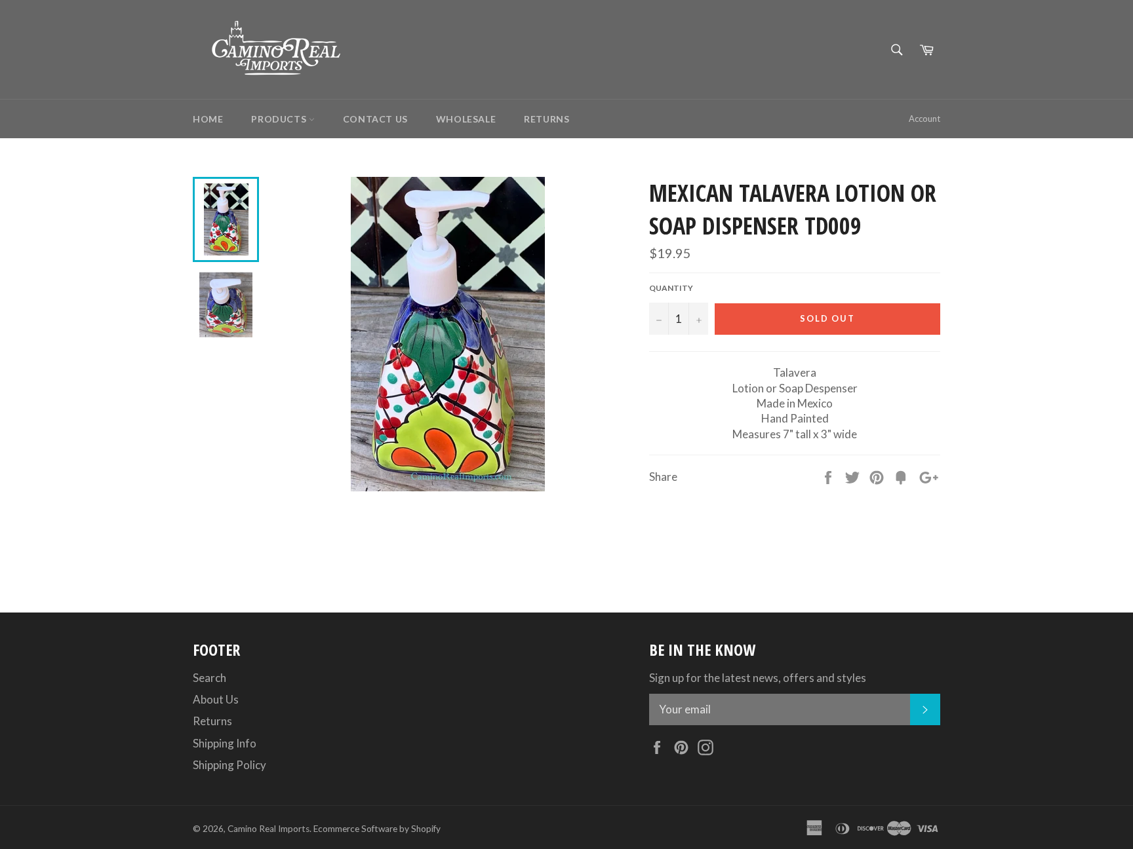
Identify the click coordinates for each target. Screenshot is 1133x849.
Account (924, 118)
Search (209, 678)
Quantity (671, 288)
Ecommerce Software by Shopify (377, 828)
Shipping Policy (229, 765)
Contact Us (375, 118)
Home (208, 118)
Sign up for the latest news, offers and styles (757, 678)
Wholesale (466, 118)
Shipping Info (224, 743)
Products (279, 118)
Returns (546, 118)
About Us (216, 699)
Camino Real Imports (268, 828)
